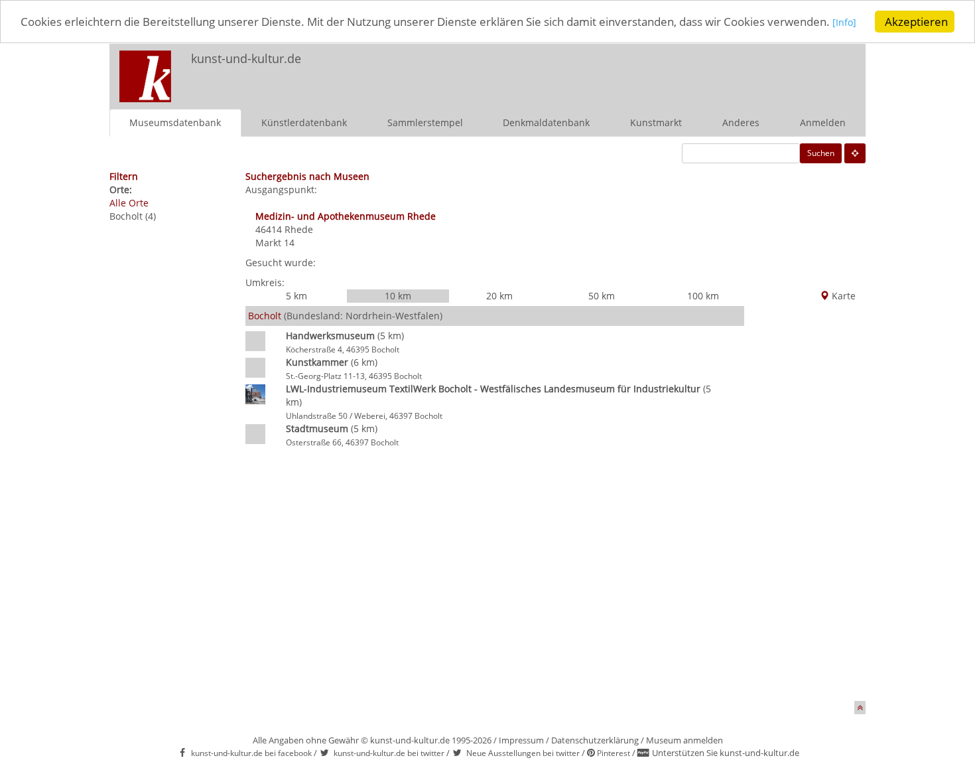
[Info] (844, 23)
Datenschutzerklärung (595, 740)
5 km (296, 295)
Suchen (820, 153)
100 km (703, 295)
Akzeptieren (916, 21)
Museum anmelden (684, 740)
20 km (499, 295)
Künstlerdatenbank (304, 122)
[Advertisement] (690, 70)
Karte (842, 295)
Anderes (740, 122)
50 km (601, 295)
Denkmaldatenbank (546, 122)
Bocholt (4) (132, 216)
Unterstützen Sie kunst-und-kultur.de (725, 753)
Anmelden (823, 122)
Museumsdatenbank (175, 122)
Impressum (521, 740)
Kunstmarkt (656, 122)
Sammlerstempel (425, 122)
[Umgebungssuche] (855, 153)
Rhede (299, 229)
